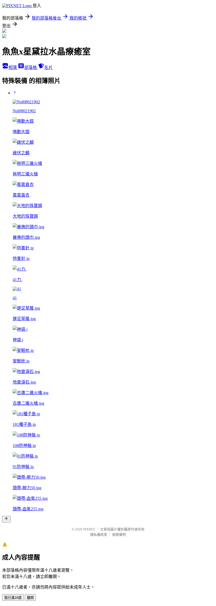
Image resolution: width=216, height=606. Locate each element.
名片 (48, 67)
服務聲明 (119, 535)
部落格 (31, 67)
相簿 (13, 67)
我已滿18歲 (13, 598)
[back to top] (6, 519)
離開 (30, 598)
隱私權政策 (98, 535)
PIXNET (89, 529)
